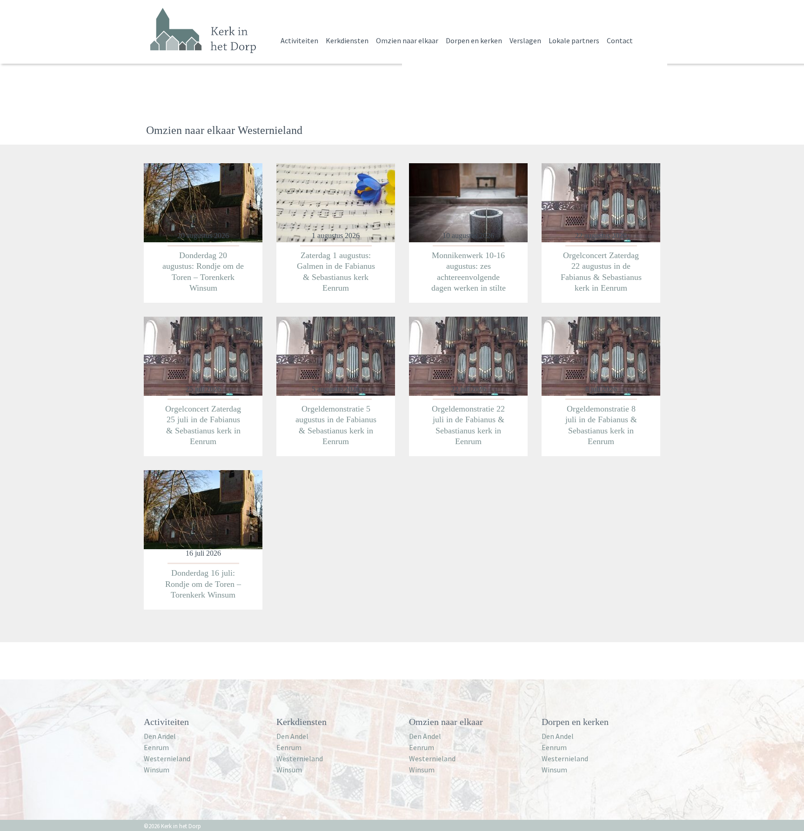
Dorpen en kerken (474, 40)
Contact (620, 40)
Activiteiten (299, 40)
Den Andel (160, 736)
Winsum (156, 769)
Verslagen (525, 40)
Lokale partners (574, 40)
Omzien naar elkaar (407, 40)
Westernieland (167, 758)
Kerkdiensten (347, 40)
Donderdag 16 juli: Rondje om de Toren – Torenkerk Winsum (203, 583)
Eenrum (156, 747)
